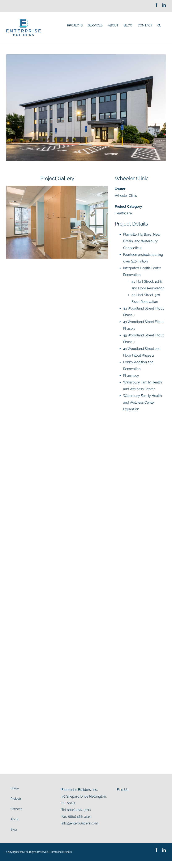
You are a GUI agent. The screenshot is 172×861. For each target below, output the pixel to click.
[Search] (159, 25)
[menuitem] (75, 25)
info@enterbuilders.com (79, 823)
